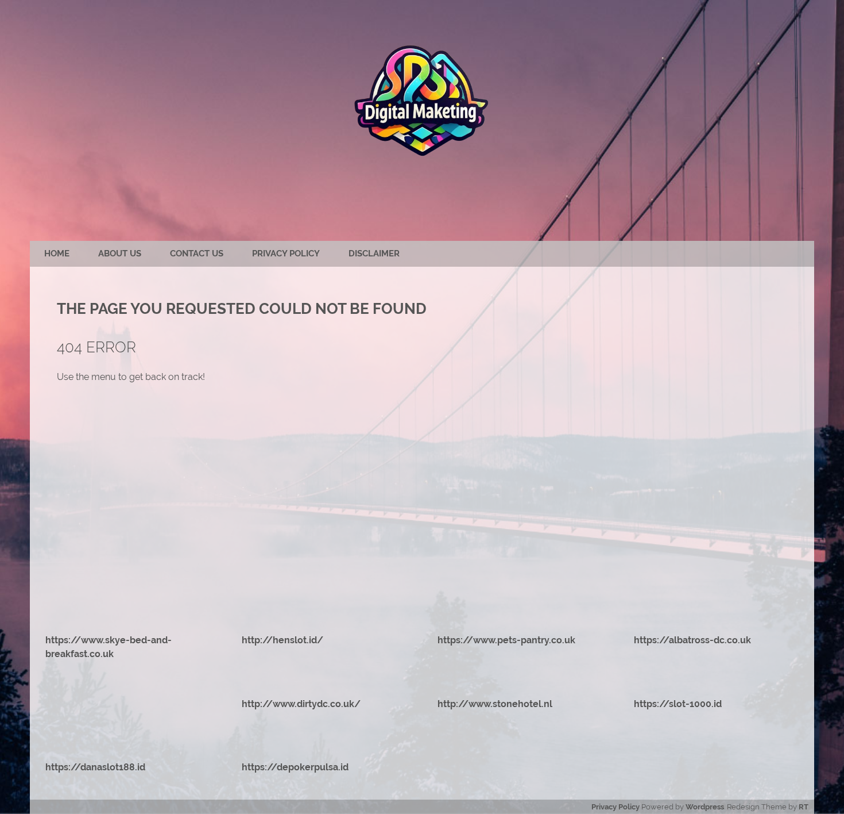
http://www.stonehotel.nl (495, 703)
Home (56, 253)
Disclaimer (374, 253)
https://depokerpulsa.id (295, 767)
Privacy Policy (286, 253)
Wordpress (705, 807)
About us (119, 253)
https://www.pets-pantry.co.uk (506, 640)
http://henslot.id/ (282, 640)
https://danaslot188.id (95, 767)
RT (803, 807)
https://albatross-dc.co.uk (692, 640)
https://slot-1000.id (678, 703)
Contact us (196, 253)
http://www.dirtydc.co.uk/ (301, 703)
